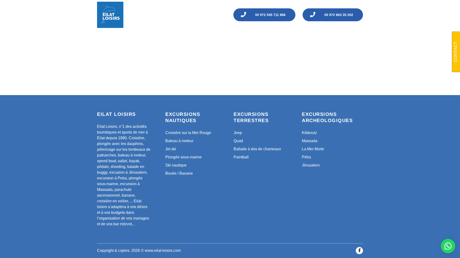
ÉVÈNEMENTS (322, 38)
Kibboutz (309, 133)
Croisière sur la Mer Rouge (188, 133)
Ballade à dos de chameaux (257, 149)
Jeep (238, 133)
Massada (309, 141)
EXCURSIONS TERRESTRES (206, 38)
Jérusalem (311, 165)
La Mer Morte (313, 149)
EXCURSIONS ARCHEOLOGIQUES (270, 38)
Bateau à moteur (179, 141)
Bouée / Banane (179, 173)
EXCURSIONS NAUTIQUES (149, 38)
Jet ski (170, 149)
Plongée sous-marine (183, 157)
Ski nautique (176, 165)
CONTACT (353, 38)
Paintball (241, 157)
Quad (238, 141)
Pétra (306, 157)
